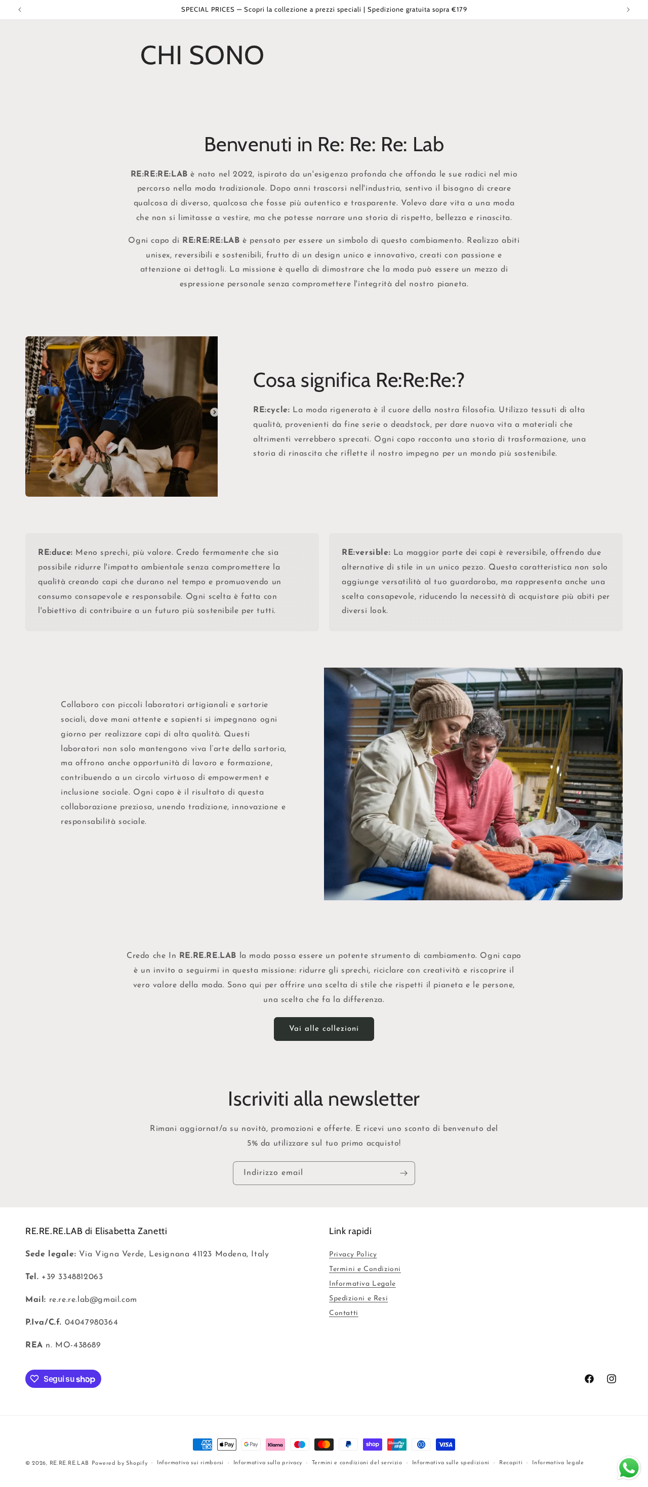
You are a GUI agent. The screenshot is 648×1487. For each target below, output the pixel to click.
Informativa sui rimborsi (190, 1463)
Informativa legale (558, 1463)
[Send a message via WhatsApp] (629, 1468)
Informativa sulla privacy (268, 1463)
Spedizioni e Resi (358, 1298)
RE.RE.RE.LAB (69, 1463)
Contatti (343, 1313)
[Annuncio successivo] (628, 9)
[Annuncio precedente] (20, 9)
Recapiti (511, 1463)
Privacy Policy (353, 1254)
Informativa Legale (362, 1284)
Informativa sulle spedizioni (451, 1463)
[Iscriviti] (403, 1173)
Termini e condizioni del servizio (357, 1463)
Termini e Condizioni (365, 1269)
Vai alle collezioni (324, 1029)
